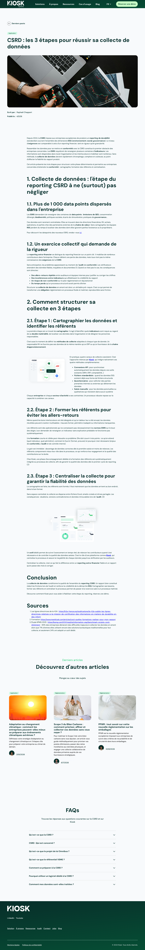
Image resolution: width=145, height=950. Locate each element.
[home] (15, 4)
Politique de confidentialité (32, 945)
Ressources (68, 4)
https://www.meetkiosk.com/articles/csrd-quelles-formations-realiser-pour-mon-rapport (78, 619)
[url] (131, 111)
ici (81, 232)
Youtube (19, 918)
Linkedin (10, 918)
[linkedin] (133, 111)
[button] (40, 4)
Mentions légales (13, 945)
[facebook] (137, 111)
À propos (53, 4)
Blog (98, 4)
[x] (135, 111)
